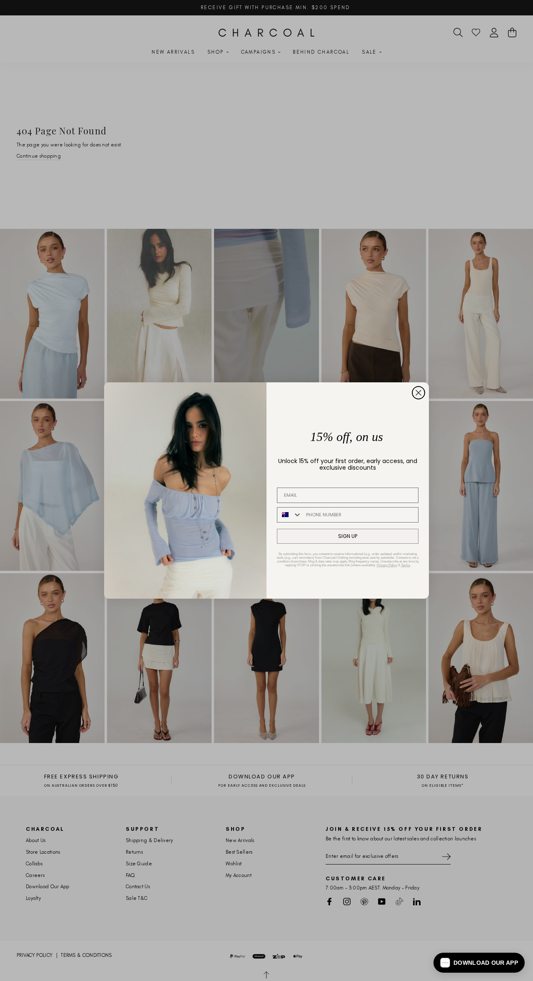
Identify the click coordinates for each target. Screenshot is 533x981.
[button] (479, 963)
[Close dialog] (418, 392)
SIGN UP (347, 536)
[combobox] (289, 515)
